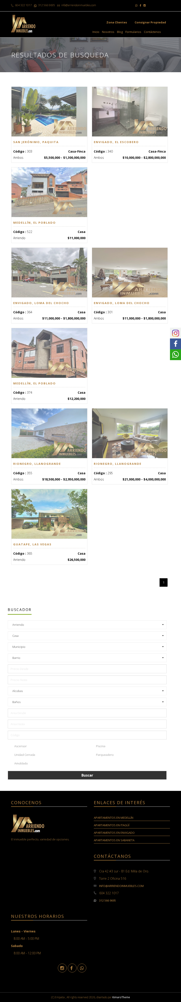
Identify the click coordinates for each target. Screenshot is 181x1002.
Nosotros (108, 32)
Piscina (100, 746)
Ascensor (20, 746)
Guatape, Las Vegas (32, 544)
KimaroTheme (121, 997)
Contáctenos (152, 32)
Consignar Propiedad (150, 22)
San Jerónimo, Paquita (36, 142)
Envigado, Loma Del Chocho (41, 303)
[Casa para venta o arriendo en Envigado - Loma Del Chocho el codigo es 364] (49, 272)
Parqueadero (104, 755)
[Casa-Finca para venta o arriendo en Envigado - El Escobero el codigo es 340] (130, 111)
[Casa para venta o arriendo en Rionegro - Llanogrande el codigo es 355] (49, 433)
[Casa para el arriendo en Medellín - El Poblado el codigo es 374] (49, 353)
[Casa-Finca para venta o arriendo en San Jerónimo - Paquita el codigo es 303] (49, 111)
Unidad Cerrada (24, 755)
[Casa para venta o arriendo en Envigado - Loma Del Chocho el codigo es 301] (130, 272)
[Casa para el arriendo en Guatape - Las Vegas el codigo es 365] (49, 514)
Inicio (95, 32)
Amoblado (21, 763)
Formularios (133, 32)
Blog (120, 32)
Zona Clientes (116, 22)
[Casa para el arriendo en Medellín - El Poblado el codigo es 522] (49, 192)
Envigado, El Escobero (116, 142)
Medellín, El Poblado (34, 223)
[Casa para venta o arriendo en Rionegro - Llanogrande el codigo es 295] (130, 433)
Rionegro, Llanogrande (37, 464)
